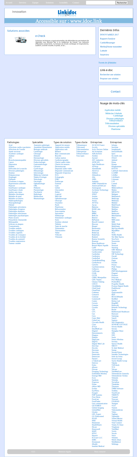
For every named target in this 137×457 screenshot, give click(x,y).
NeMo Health (117, 235)
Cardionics (96, 256)
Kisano (114, 164)
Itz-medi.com (117, 156)
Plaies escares (14, 218)
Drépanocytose (14, 175)
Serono (114, 329)
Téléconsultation (112, 123)
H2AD (94, 418)
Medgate (115, 194)
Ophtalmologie (39, 184)
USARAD (115, 401)
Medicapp (115, 199)
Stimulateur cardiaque (63, 218)
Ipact (113, 154)
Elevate (95, 369)
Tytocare (115, 399)
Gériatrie (37, 167)
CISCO (94, 284)
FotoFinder (96, 401)
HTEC (94, 433)
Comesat (95, 297)
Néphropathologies (16, 201)
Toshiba (114, 391)
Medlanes (115, 207)
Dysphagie (12, 177)
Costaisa (95, 305)
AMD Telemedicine (99, 184)
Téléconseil (80, 147)
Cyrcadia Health (98, 322)
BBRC (94, 213)
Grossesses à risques (16, 181)
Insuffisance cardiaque (17, 188)
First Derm (96, 397)
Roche (114, 310)
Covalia (95, 307)
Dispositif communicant (64, 171)
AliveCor (95, 171)
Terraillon (115, 382)
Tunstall (115, 397)
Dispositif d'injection (63, 173)
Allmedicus (96, 175)
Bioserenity (96, 228)
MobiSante (116, 226)
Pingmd (114, 273)
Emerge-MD (96, 376)
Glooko (95, 412)
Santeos (114, 320)
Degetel (95, 331)
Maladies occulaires (16, 199)
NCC (113, 233)
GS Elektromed (98, 416)
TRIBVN (115, 395)
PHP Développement (119, 271)
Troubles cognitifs (15, 233)
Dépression (13, 164)
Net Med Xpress (118, 237)
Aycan (94, 205)
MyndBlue (115, 231)
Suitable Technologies (120, 354)
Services (22, 2)
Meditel (114, 203)
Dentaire (37, 156)
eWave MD (96, 386)
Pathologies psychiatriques (18, 216)
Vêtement (58, 237)
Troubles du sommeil (17, 239)
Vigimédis (115, 416)
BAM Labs (96, 209)
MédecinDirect (117, 188)
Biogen (94, 226)
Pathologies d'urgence (17, 209)
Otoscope (58, 201)
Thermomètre (60, 231)
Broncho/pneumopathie (17, 160)
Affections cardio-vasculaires (20, 147)
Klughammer (116, 167)
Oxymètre (58, 203)
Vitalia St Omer (117, 425)
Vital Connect (117, 423)
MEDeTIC (116, 192)
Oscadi (114, 256)
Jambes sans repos (15, 192)
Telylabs (115, 380)
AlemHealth (96, 169)
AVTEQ (95, 203)
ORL (35, 186)
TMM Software (117, 389)
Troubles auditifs (15, 228)
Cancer (11, 162)
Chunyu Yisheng (98, 282)
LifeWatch (115, 177)
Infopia (114, 145)
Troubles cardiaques (16, 231)
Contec (94, 301)
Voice (114, 436)
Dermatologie (39, 158)
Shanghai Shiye (117, 331)
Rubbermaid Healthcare (120, 312)
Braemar (95, 241)
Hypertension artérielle (17, 184)
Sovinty (114, 342)
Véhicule (58, 235)
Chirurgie (37, 154)
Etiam (94, 384)
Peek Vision (116, 267)
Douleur (12, 173)
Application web (61, 149)
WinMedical (116, 442)
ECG (57, 175)
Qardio (114, 290)
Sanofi (114, 318)
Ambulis (95, 181)
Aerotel (95, 158)
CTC (94, 312)
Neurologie (38, 179)
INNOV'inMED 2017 (109, 35)
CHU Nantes (96, 280)
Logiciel (58, 194)
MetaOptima (116, 216)
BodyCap (95, 233)
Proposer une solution (109, 78)
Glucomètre (59, 190)
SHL (113, 333)
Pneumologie (39, 190)
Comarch (95, 295)
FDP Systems (97, 395)
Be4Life (95, 216)
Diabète (11, 167)
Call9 (94, 248)
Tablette (58, 224)
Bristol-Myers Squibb (100, 246)
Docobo (95, 348)
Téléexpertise (81, 152)
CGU (33, 452)
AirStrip (95, 167)
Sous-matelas (60, 211)
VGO (114, 406)
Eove (94, 378)
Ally (93, 177)
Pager (114, 260)
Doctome (95, 350)
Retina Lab (116, 301)
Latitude (103, 51)
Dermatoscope (60, 167)
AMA (94, 179)
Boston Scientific (98, 239)
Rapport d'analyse (107, 39)
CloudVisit (96, 290)
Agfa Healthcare (98, 164)
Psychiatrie (38, 192)
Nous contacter (100, 452)
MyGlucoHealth (118, 228)
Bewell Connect (98, 222)
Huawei (95, 436)
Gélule (57, 188)
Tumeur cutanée (15, 243)
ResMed (115, 299)
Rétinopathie (13, 222)
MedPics (115, 211)
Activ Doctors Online (100, 149)
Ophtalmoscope (61, 199)
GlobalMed (96, 410)
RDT (113, 295)
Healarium (96, 423)
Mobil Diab (116, 224)
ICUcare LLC (97, 438)
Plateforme (115, 129)
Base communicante (62, 154)
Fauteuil (58, 184)
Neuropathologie (15, 203)
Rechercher (122, 2)
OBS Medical (117, 250)
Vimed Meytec (117, 418)
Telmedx (115, 378)
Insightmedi (116, 149)
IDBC (94, 440)
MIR (113, 222)
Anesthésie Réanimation (43, 147)
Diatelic (95, 337)
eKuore (94, 367)
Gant (57, 186)
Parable (114, 263)
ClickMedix (96, 286)
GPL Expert (96, 414)
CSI (93, 310)
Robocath (115, 305)
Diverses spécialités (116, 126)
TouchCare (116, 393)
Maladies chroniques (16, 194)
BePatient (95, 220)
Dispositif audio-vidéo (63, 169)
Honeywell (96, 429)
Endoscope (59, 181)
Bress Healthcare (98, 243)
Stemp (114, 350)
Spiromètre (59, 213)
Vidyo (114, 412)
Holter (57, 192)
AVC (10, 158)
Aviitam (95, 199)
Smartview (104, 55)
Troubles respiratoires (17, 241)
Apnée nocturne (14, 152)
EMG (57, 179)
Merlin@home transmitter (111, 47)
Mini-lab (58, 196)
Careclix (95, 265)
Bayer (94, 211)
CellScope (96, 271)
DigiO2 (95, 342)
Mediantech (116, 196)
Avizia (94, 201)
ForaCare (95, 399)
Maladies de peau (15, 196)
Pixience (115, 275)
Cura (94, 316)
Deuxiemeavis (97, 333)
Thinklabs (115, 384)
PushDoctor (116, 288)
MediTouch (116, 205)
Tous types (80, 156)
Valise (57, 233)
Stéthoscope (59, 216)
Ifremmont (96, 442)
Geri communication (99, 404)
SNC (113, 335)
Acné (10, 145)
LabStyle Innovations (120, 171)
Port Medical (116, 280)
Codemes (95, 292)
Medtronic (115, 213)
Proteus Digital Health (120, 286)
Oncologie (37, 181)
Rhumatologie (39, 199)
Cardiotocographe (61, 160)
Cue (93, 314)
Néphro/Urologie (40, 177)
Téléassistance (81, 145)
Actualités (63, 2)
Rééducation (38, 196)
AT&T (94, 194)
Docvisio (95, 352)
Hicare (94, 427)
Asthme (11, 156)
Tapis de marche (61, 226)
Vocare (114, 433)
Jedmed (114, 160)
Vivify (114, 431)
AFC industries (97, 160)
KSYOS (115, 169)
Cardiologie (118, 116)
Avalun (94, 196)
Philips (114, 269)
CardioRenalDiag (98, 260)
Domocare (96, 357)
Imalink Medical (98, 446)
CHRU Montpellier (99, 278)
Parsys (114, 265)
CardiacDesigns (98, 250)
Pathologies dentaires (16, 211)
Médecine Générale (113, 113)
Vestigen (115, 404)
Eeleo (94, 365)
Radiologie (38, 194)
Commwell (96, 299)
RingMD (115, 303)
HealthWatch (97, 425)
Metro (114, 218)
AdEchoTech (97, 154)
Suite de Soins (117, 357)
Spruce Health (117, 344)
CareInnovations (98, 267)
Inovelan (115, 147)
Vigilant (115, 414)
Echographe (59, 177)
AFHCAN (96, 162)
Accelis (94, 147)
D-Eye (94, 327)
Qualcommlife (117, 292)
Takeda (114, 363)
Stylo (57, 220)
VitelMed (115, 429)
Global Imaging (98, 408)
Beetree (95, 218)
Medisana (115, 201)
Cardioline (96, 254)
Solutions (50, 2)
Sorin (114, 337)
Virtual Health (117, 421)
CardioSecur (96, 263)
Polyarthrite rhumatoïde (18, 220)
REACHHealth (117, 297)
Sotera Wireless (117, 339)
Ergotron (95, 382)
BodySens (95, 235)
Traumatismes (14, 226)
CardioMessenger (107, 43)
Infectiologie (38, 173)
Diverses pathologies (115, 118)
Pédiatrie (37, 188)
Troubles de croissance (17, 235)
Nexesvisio (116, 241)
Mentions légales (64, 452)
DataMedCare (97, 329)
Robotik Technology (119, 307)
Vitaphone (115, 427)
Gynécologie (38, 169)
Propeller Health (118, 284)
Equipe (35, 2)
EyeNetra (95, 391)
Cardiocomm (97, 252)
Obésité (11, 205)
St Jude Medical (118, 348)
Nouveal (115, 246)
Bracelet (58, 156)
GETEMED (96, 406)
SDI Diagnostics (118, 322)
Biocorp (95, 224)
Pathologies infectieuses (17, 213)
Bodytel (95, 237)
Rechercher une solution (110, 74)
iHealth (94, 444)
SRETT (114, 346)
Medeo (114, 190)
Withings (115, 444)
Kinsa (114, 162)
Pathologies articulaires (17, 207)
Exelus (94, 389)
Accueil (9, 2)
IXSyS (114, 158)
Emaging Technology (100, 372)
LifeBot (114, 175)
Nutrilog (115, 248)
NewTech (115, 239)
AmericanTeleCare (99, 186)
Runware (115, 314)
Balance (58, 152)
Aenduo (95, 156)
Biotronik (95, 231)
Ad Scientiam (97, 152)
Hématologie (38, 171)
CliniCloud (96, 288)
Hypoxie (12, 186)
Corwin (95, 303)
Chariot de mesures (62, 164)
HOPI (94, 431)
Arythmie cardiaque (16, 154)
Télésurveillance (116, 120)
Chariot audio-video (62, 162)
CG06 (94, 273)
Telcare (114, 369)
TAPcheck (115, 365)
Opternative (116, 252)
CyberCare (96, 320)
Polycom (115, 278)
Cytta (94, 325)
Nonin (114, 243)
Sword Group (117, 359)
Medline (115, 209)
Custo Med (96, 318)
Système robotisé (61, 222)
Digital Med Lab (98, 344)
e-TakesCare (96, 361)
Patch (57, 205)
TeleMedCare (117, 372)
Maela (114, 186)
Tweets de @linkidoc (107, 63)
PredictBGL (116, 282)
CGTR (94, 275)
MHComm (116, 220)
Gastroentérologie (40, 164)
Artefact (95, 192)
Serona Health (117, 327)
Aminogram (96, 188)
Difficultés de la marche (18, 169)
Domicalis (96, 354)
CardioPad (96, 258)
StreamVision (117, 352)
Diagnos (95, 335)
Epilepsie (12, 179)
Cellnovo (95, 269)
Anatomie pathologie (42, 145)
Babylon (95, 207)
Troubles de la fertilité (17, 237)
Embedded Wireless (99, 374)
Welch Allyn (116, 440)
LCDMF (115, 173)
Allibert (95, 173)
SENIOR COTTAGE (120, 325)
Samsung (115, 316)
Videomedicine (117, 410)
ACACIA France (98, 145)
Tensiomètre (59, 228)
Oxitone (115, 258)
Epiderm (95, 380)
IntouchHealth (117, 152)
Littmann (115, 179)
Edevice (95, 363)
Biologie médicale (40, 149)
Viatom (114, 408)
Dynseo (95, 359)
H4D (94, 421)
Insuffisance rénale (16, 190)
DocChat (95, 346)
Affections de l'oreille (17, 149)
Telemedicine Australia (120, 374)
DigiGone (95, 339)
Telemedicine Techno (120, 376)
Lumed (114, 184)
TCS (113, 367)
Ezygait (95, 393)
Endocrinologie (39, 162)
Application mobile (112, 110)
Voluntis (115, 438)
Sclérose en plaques (16, 224)
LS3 (113, 181)
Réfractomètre (60, 209)
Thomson (115, 386)
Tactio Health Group (119, 361)
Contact (76, 2)
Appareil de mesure (62, 145)
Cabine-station (60, 158)
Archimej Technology (100, 190)
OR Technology (117, 254)
